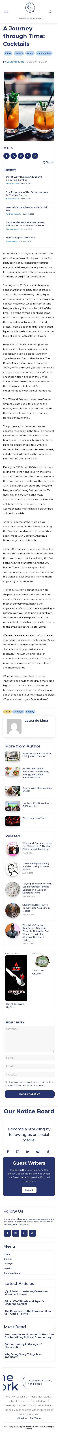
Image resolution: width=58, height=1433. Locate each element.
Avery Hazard (12, 183)
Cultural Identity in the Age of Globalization (23, 1346)
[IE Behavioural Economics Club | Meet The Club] (12, 756)
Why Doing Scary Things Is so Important (23, 1356)
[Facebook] (6, 156)
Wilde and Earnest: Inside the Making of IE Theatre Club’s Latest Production (37, 846)
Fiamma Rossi (12, 229)
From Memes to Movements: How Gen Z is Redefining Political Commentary (29, 1336)
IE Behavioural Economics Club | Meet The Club (37, 755)
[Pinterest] (21, 156)
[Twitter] (14, 156)
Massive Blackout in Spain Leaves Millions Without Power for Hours (25, 224)
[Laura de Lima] (14, 726)
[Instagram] (17, 1152)
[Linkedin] (35, 156)
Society (29, 53)
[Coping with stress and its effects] (12, 791)
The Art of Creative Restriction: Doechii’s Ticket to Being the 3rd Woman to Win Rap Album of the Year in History (35, 933)
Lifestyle (19, 53)
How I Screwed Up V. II (15, 1005)
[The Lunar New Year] (12, 821)
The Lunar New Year (33, 818)
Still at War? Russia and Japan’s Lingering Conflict (24, 178)
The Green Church (38, 972)
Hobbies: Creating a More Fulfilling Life (36, 805)
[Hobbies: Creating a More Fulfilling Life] (12, 806)
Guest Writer (12, 241)
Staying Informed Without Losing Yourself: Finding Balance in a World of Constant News (37, 888)
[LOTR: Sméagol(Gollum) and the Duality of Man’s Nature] (12, 869)
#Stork (8, 53)
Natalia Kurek (12, 199)
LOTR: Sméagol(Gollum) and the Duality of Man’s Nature (35, 866)
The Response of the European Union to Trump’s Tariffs (28, 1312)
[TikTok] (48, 1152)
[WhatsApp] (28, 156)
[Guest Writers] (29, 1176)
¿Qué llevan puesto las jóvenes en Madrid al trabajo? (26, 1293)
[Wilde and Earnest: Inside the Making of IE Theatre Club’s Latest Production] (12, 848)
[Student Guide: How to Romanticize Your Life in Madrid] (12, 910)
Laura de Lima (15, 61)
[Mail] (38, 1152)
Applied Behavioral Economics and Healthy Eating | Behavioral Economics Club (35, 773)
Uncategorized (44, 53)
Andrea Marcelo (13, 214)
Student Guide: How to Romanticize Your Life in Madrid (36, 907)
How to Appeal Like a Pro (20, 237)
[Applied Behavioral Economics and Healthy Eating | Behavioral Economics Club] (12, 771)
